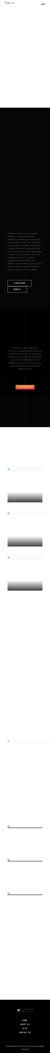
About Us (25, 1024)
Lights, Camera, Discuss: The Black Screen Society (22, 866)
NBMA (14, 842)
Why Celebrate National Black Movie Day (23, 833)
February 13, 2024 (16, 839)
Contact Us (25, 1032)
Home (25, 1020)
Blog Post (30, 839)
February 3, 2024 (16, 873)
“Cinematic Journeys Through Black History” (23, 900)
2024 (12, 944)
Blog (25, 1028)
